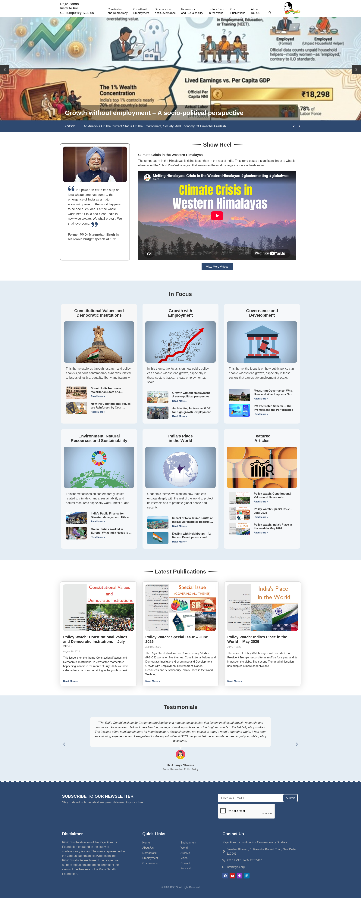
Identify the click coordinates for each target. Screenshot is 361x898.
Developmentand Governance (165, 11)
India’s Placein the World (216, 11)
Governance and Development (262, 313)
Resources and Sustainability (192, 11)
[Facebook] (225, 875)
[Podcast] (239, 875)
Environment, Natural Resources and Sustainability (99, 438)
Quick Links (153, 833)
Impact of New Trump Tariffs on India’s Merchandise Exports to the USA (192, 521)
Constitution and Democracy (118, 11)
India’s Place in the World (180, 438)
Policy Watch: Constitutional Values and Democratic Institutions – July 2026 (272, 497)
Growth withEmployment (141, 11)
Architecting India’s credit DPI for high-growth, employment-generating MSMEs (192, 412)
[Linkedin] (247, 875)
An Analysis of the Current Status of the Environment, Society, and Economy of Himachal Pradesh (154, 126)
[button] (270, 12)
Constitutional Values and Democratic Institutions (99, 313)
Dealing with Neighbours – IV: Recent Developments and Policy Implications (191, 537)
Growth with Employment (180, 313)
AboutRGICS (255, 11)
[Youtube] (232, 875)
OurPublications (237, 11)
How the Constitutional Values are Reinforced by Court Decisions (110, 407)
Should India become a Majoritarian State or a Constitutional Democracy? (176, 112)
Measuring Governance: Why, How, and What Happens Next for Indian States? (273, 394)
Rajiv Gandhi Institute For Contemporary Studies (77, 8)
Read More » (98, 396)
